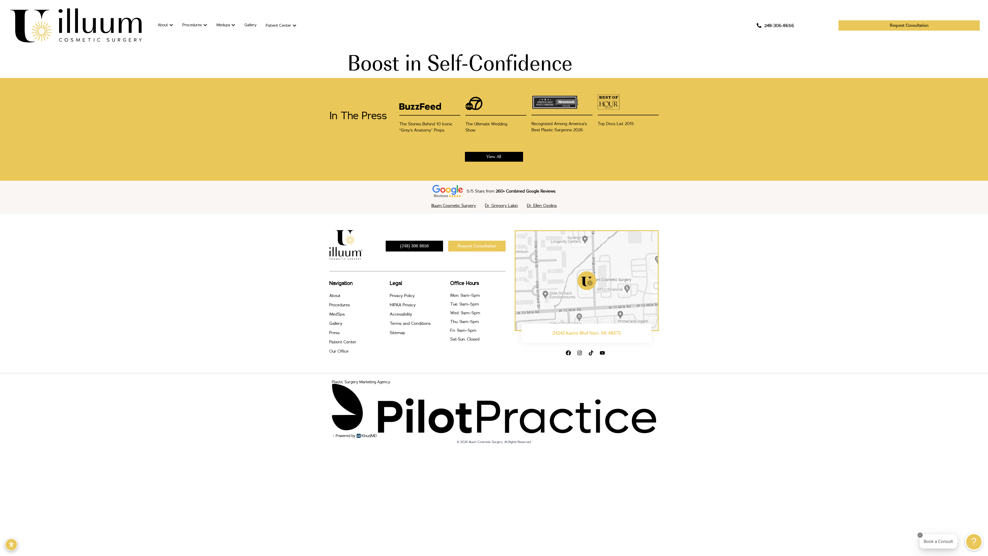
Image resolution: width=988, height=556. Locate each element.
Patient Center (342, 341)
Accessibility (401, 314)
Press (334, 332)
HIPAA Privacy (403, 304)
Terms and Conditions (410, 323)
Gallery (335, 323)
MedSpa (337, 314)
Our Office (339, 351)
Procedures (339, 304)
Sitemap (397, 332)
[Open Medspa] (233, 25)
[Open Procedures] (205, 25)
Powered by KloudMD (356, 435)
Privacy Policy (402, 295)
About (334, 295)
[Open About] (171, 25)
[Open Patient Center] (294, 26)
